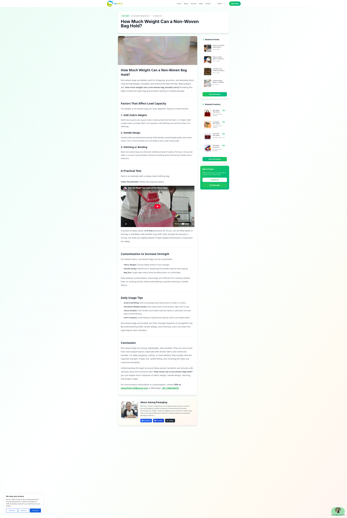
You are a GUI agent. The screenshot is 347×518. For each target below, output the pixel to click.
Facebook (147, 421)
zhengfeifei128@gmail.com (134, 388)
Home (179, 4)
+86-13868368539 (170, 388)
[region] (23, 503)
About (186, 4)
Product (193, 4)
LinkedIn (160, 421)
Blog (200, 4)
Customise (12, 510)
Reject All (23, 510)
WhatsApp (235, 4)
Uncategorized (157, 16)
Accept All (35, 510)
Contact (208, 4)
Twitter (171, 421)
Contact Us (215, 180)
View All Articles (214, 94)
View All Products (214, 159)
